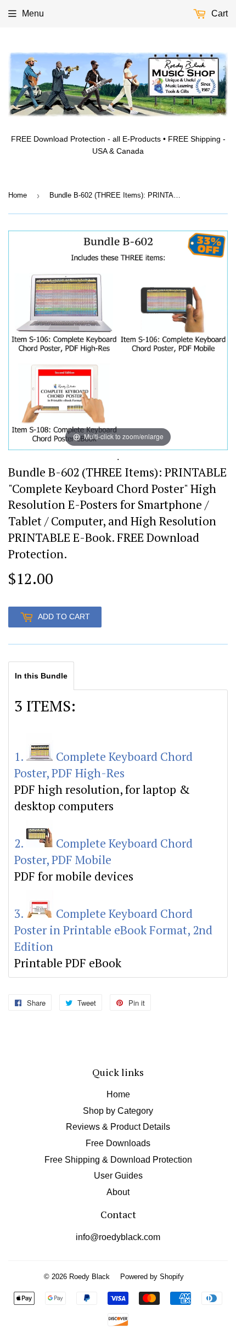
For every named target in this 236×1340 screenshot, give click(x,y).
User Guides (118, 1175)
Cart (218, 13)
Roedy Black (89, 1276)
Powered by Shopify (152, 1276)
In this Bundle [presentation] (41, 675)
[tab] (41, 675)
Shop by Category (118, 1110)
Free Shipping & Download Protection (118, 1159)
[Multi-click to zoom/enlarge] (118, 339)
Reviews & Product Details (118, 1126)
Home (17, 195)
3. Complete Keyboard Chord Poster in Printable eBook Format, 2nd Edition (113, 930)
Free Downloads (118, 1143)
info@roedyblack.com (118, 1237)
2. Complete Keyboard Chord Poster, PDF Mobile (103, 851)
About (118, 1192)
